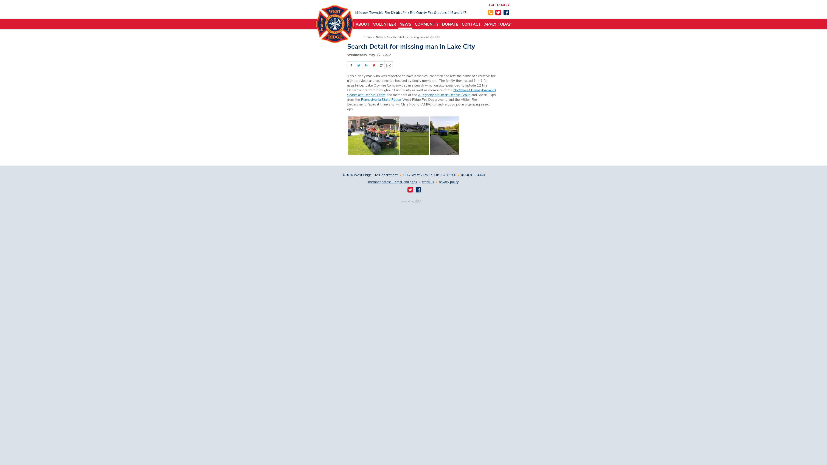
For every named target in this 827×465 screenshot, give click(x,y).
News (405, 24)
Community (427, 24)
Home (368, 37)
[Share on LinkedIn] (366, 65)
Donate (450, 24)
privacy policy (449, 182)
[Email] (389, 65)
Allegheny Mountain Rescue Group (444, 95)
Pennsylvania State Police (381, 99)
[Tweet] (358, 65)
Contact (471, 24)
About (363, 24)
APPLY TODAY (497, 24)
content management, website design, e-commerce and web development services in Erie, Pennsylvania (413, 201)
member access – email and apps (392, 182)
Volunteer (384, 24)
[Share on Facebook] (351, 65)
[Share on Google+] (381, 65)
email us (428, 182)
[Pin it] (374, 65)
